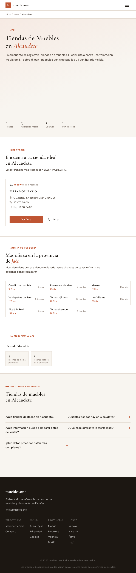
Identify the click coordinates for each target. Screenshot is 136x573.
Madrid (52, 526)
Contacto (10, 531)
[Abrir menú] (127, 5)
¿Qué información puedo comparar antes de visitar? (31, 430)
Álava (72, 536)
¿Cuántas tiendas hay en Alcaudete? (91, 417)
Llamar (55, 219)
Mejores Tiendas (14, 526)
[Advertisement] (68, 92)
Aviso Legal (36, 526)
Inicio (8, 14)
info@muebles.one (16, 509)
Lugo (71, 542)
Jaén (16, 14)
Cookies (34, 536)
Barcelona (54, 531)
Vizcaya (73, 526)
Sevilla (51, 542)
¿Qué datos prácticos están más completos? (26, 445)
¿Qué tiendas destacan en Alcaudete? (29, 417)
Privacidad (36, 531)
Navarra (73, 531)
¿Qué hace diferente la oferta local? (91, 428)
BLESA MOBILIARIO (23, 191)
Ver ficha (26, 219)
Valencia (53, 536)
